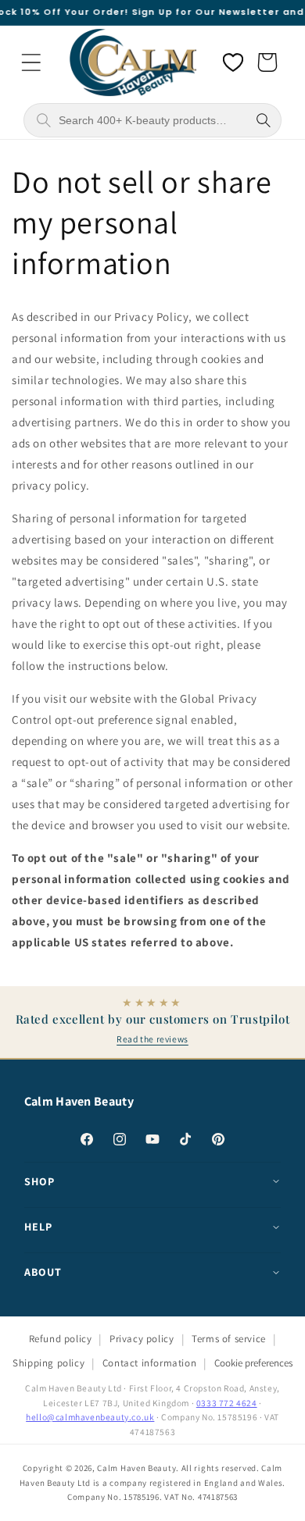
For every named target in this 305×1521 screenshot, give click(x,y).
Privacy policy (141, 1338)
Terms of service (229, 1338)
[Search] (263, 120)
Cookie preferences (253, 1363)
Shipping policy (48, 1363)
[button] (31, 62)
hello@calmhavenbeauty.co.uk (90, 1417)
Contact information (149, 1363)
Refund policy (60, 1338)
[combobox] (151, 120)
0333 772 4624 (226, 1403)
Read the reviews (152, 1039)
